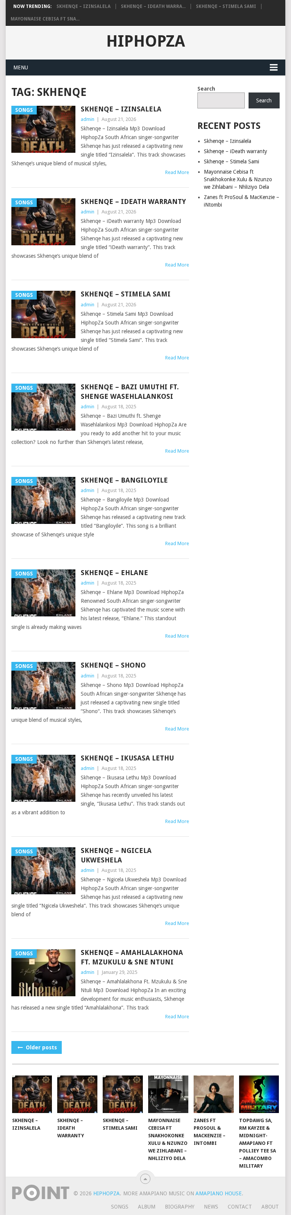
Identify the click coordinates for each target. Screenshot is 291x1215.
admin (87, 119)
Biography (179, 1207)
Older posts (40, 1047)
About (270, 1207)
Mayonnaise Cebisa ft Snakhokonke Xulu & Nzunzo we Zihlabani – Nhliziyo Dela (238, 179)
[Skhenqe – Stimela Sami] (123, 1094)
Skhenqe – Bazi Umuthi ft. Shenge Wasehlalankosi (130, 391)
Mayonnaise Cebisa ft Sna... (45, 19)
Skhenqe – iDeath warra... (153, 6)
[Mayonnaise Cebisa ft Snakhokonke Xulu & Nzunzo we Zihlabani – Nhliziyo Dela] (168, 1094)
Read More (177, 172)
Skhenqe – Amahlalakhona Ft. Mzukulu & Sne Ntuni (132, 957)
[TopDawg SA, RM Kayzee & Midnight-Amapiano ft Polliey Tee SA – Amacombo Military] (259, 1094)
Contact (240, 1207)
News (211, 1207)
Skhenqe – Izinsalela (83, 6)
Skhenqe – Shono (113, 665)
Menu (20, 67)
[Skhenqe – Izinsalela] (32, 1094)
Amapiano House (219, 1193)
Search (206, 89)
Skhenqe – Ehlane (114, 573)
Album (146, 1207)
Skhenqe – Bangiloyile (124, 480)
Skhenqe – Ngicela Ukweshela (116, 855)
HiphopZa (145, 41)
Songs (119, 1207)
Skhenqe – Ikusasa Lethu (127, 758)
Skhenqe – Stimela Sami (226, 6)
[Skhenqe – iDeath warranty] (77, 1094)
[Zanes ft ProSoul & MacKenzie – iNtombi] (214, 1094)
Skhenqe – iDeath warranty (133, 201)
